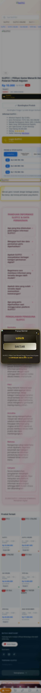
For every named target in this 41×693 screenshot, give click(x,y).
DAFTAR (20, 346)
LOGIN (20, 338)
